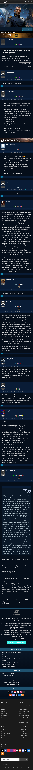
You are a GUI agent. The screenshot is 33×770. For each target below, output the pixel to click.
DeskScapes (4, 713)
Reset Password (24, 738)
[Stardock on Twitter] (9, 692)
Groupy (3, 718)
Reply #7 (4, 312)
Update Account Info (25, 740)
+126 (3, 415)
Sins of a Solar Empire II (24, 711)
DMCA (22, 767)
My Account (23, 731)
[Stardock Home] (5, 2)
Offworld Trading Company (25, 718)
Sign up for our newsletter (9, 757)
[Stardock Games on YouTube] (15, 692)
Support (23, 726)
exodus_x (9, 384)
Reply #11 (4, 480)
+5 (3, 284)
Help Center (23, 729)
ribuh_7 (8, 302)
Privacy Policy (7, 767)
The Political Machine (24, 715)
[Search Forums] (31, 2)
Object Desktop (5, 705)
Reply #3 (4, 152)
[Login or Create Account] (26, 2)
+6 (3, 388)
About (2, 729)
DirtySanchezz (11, 411)
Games (21, 702)
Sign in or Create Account (16, 642)
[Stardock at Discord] (13, 695)
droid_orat (9, 359)
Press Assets (4, 740)
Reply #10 (4, 418)
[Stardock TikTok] (16, 695)
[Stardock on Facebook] (12, 692)
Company (4, 726)
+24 (3, 306)
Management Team (6, 733)
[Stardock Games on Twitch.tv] (17, 692)
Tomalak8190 (10, 145)
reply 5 (15, 487)
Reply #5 (4, 209)
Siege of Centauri (23, 720)
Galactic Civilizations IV (24, 709)
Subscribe (24, 759)
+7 (3, 363)
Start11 (3, 709)
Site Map (27, 767)
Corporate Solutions (6, 707)
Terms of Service (15, 767)
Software (4, 702)
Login (14, 32)
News (2, 738)
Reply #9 (4, 391)
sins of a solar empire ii (25, 63)
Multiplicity (4, 715)
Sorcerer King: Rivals (23, 722)
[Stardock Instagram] (20, 692)
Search (9, 32)
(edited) (24, 189)
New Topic (27, 29)
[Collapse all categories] (32, 673)
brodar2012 (10, 39)
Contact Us (3, 744)
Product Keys (24, 735)
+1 (3, 187)
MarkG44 (9, 182)
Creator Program (5, 742)
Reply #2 (4, 99)
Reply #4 (4, 189)
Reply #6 (4, 290)
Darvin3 (8, 201)
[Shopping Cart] (28, 2)
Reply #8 (4, 366)
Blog (2, 731)
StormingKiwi (10, 470)
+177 (3, 206)
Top (31, 79)
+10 (3, 475)
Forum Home (3, 32)
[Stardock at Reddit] (10, 695)
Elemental (21, 707)
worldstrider (10, 279)
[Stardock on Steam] (23, 692)
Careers (3, 735)
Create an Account (25, 733)
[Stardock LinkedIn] (19, 695)
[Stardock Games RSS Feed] (22, 695)
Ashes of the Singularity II (25, 705)
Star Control (22, 713)
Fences (3, 711)
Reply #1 (4, 80)
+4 (3, 149)
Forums (3, 746)
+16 (3, 44)
